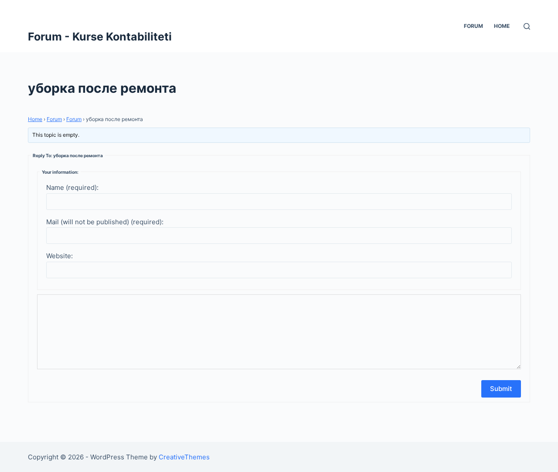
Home (502, 26)
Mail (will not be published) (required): (104, 222)
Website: (59, 256)
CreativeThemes (184, 457)
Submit (501, 388)
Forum (473, 26)
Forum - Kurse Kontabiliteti (100, 36)
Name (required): (72, 187)
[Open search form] (527, 26)
